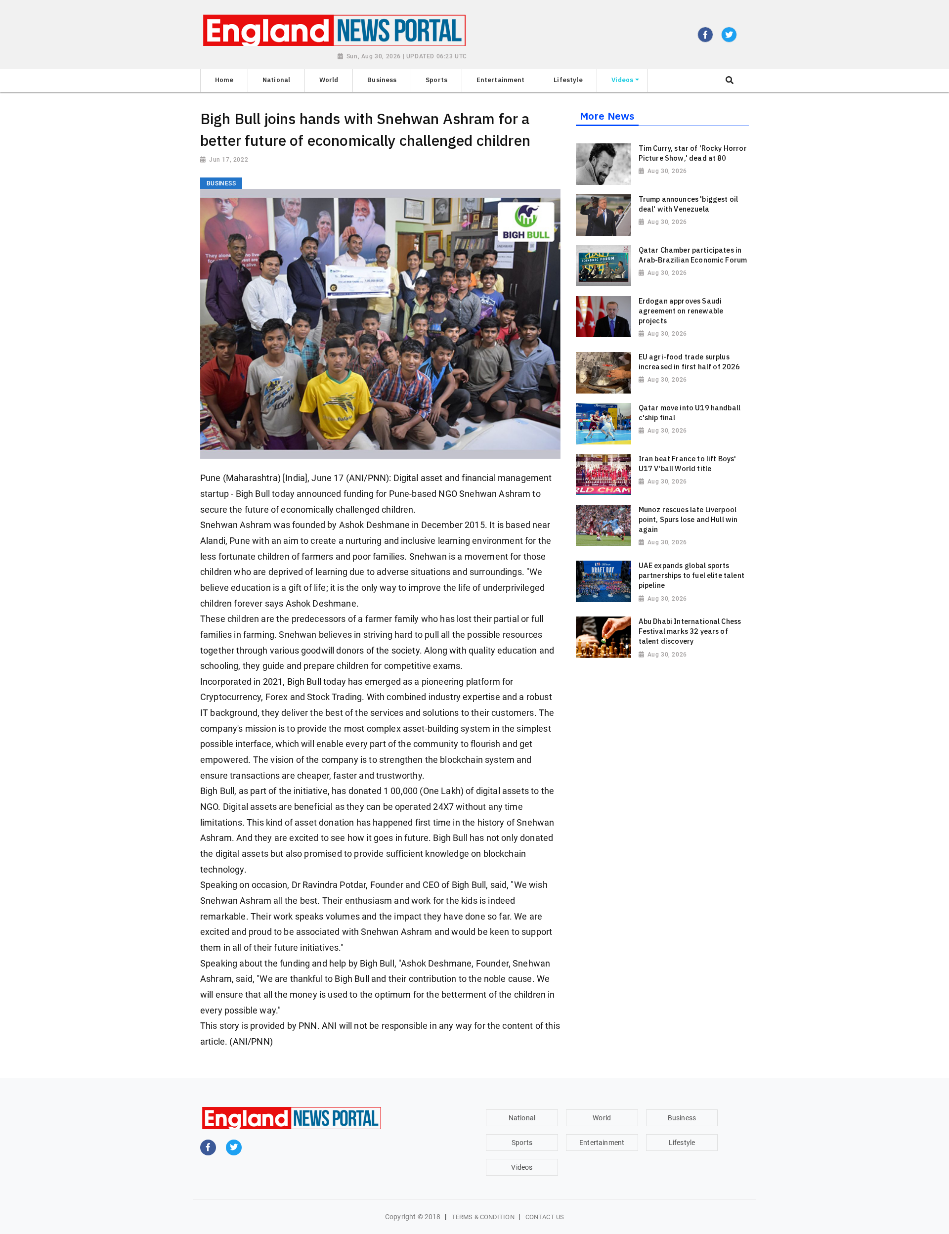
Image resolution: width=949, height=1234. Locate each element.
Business (682, 1118)
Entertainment (601, 1142)
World (602, 1118)
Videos (521, 1167)
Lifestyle (682, 1142)
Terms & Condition (483, 1217)
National (522, 1118)
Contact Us (544, 1217)
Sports (522, 1142)
